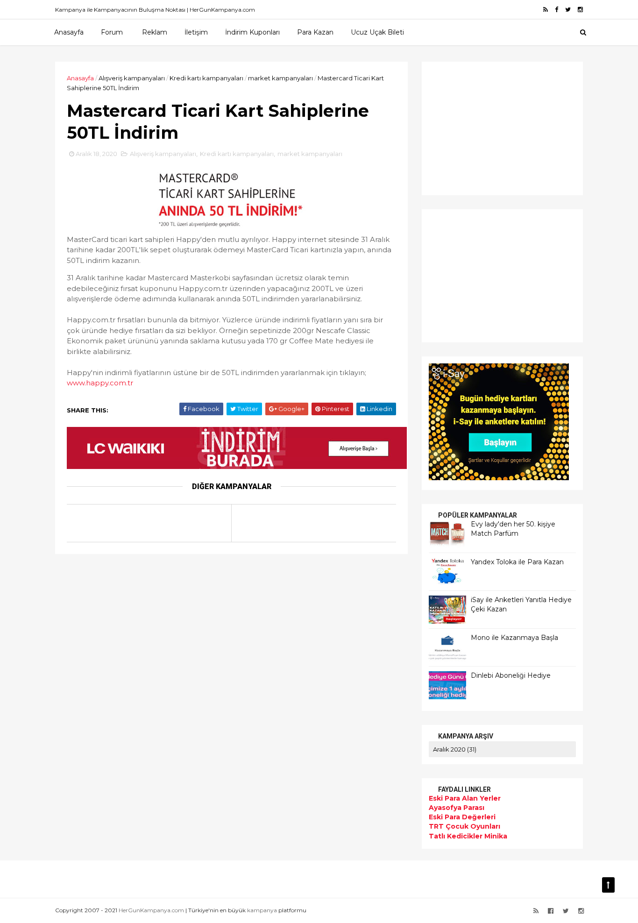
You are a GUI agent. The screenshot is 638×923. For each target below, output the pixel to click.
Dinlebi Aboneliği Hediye (511, 675)
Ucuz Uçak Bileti (377, 32)
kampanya (262, 910)
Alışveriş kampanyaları (132, 78)
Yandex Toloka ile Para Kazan (517, 562)
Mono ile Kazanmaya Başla (514, 637)
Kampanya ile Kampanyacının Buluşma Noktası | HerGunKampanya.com (155, 9)
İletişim (196, 32)
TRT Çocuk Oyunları (464, 826)
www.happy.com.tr (100, 382)
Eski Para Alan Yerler (465, 798)
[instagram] (580, 9)
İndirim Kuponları (252, 32)
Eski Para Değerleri (462, 817)
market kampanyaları (280, 78)
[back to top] (608, 885)
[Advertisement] (487, 127)
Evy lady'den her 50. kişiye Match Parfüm (513, 529)
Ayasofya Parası (456, 807)
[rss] (545, 9)
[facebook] (556, 9)
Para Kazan (315, 32)
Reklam (154, 32)
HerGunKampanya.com (151, 910)
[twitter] (568, 9)
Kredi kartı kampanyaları (206, 78)
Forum (112, 32)
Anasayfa (69, 32)
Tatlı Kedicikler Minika (468, 836)
